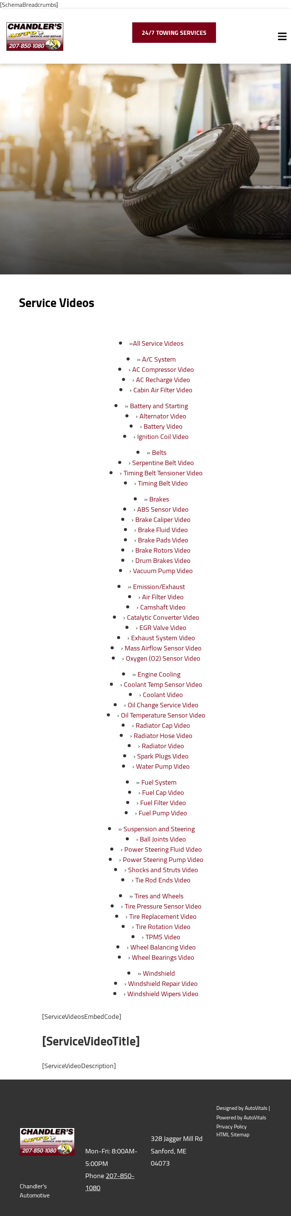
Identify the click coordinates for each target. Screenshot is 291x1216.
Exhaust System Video (163, 638)
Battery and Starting (159, 406)
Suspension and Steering (159, 829)
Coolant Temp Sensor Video (163, 684)
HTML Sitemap (232, 1135)
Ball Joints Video (163, 839)
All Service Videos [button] (158, 343)
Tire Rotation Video (163, 926)
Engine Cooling (159, 674)
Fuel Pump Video (163, 813)
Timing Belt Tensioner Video (163, 473)
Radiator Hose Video (163, 735)
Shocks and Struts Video (163, 869)
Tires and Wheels (159, 896)
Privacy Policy (231, 1127)
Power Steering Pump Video (163, 859)
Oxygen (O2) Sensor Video (163, 658)
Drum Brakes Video (163, 560)
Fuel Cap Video (163, 792)
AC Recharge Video (163, 379)
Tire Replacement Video (163, 916)
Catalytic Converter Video (163, 617)
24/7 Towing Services (174, 32)
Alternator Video (162, 416)
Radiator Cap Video (163, 725)
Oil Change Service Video (163, 705)
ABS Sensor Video (163, 509)
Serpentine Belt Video (163, 462)
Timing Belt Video (163, 483)
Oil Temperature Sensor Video (163, 715)
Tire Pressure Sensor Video (163, 906)
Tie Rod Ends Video (163, 880)
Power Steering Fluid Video (163, 849)
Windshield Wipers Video (163, 993)
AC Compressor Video (163, 369)
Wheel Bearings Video (163, 957)
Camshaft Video (163, 607)
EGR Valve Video (162, 627)
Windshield (159, 973)
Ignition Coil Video (163, 436)
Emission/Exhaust (159, 586)
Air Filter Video (163, 597)
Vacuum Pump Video (163, 570)
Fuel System (159, 782)
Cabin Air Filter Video (162, 390)
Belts (159, 452)
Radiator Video (163, 746)
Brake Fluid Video (163, 529)
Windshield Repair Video (163, 983)
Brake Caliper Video (163, 519)
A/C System (159, 359)
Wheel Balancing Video (163, 947)
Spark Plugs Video (163, 756)
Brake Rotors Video (163, 550)
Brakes (159, 499)
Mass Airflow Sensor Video (163, 648)
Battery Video (163, 426)
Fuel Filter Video (163, 802)
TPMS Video (163, 937)
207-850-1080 (110, 1181)
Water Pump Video (163, 766)
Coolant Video (163, 694)
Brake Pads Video (163, 540)
